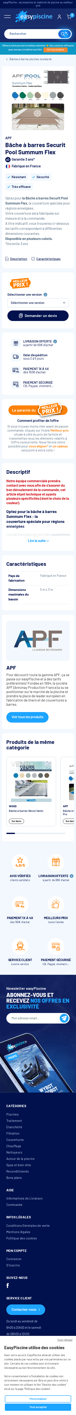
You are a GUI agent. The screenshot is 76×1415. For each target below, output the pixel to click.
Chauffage (13, 1146)
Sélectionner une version (24, 294)
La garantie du (23, 410)
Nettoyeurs (14, 1152)
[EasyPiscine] (33, 17)
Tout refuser (65, 1340)
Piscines (12, 1114)
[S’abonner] (64, 1018)
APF (8, 138)
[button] (38, 302)
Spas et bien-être (18, 1165)
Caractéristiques (48, 259)
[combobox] (38, 34)
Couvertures (15, 1139)
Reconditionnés (17, 1171)
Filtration (12, 1133)
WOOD (12, 806)
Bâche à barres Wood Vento (26, 810)
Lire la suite (37, 541)
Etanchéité (14, 1127)
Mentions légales (18, 1232)
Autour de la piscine (20, 1158)
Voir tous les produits (27, 717)
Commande (14, 1204)
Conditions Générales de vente (28, 1225)
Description (18, 259)
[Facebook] (7, 1286)
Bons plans (14, 1177)
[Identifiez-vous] (59, 17)
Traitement (14, 1121)
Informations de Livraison (24, 1198)
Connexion (14, 1259)
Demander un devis (41, 316)
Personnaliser (38, 1398)
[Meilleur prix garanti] (20, 284)
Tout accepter (38, 1407)
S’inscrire (13, 1265)
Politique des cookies (21, 1238)
